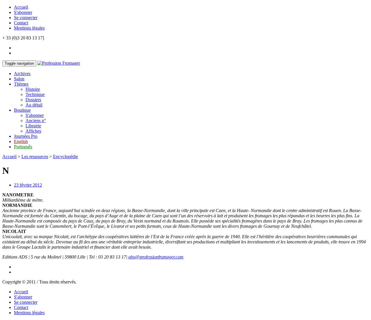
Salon (19, 78)
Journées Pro (25, 136)
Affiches (33, 131)
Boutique (22, 110)
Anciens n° (36, 120)
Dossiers (33, 99)
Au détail (34, 104)
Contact (21, 22)
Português (23, 146)
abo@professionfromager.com (155, 256)
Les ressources (34, 156)
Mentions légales (29, 28)
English (21, 141)
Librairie (33, 125)
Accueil (21, 7)
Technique (35, 94)
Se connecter (25, 17)
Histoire (33, 89)
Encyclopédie (65, 156)
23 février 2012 (28, 184)
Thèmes (21, 84)
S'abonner (23, 12)
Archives (22, 73)
